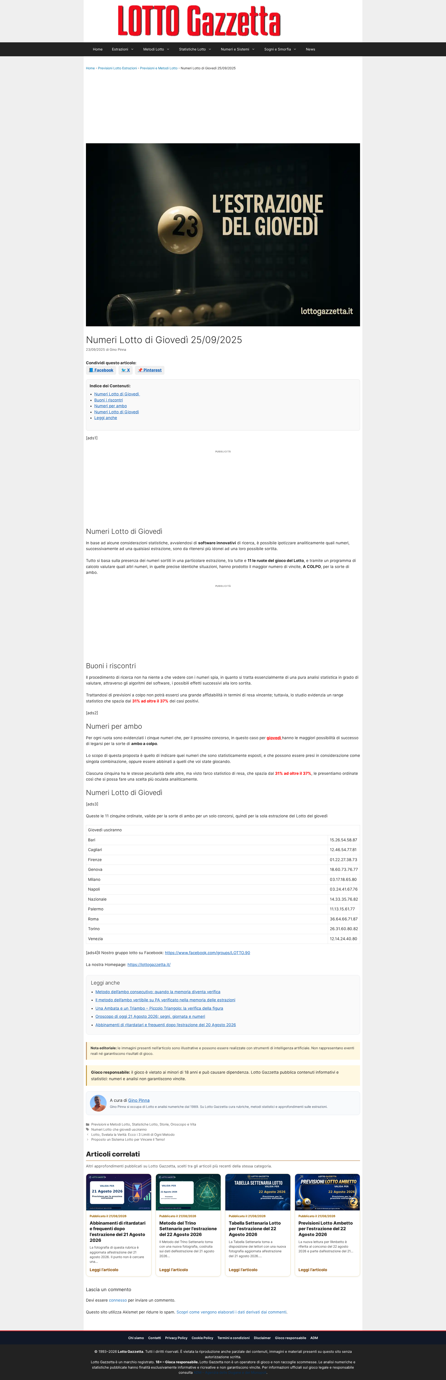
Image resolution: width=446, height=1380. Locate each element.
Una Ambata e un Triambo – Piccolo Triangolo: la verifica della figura (159, 1008)
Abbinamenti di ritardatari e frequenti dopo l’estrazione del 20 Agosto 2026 (165, 1024)
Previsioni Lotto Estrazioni (117, 68)
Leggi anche (105, 417)
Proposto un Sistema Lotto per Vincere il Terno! (128, 1139)
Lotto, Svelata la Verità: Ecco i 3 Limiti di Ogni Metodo (133, 1134)
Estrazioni (120, 49)
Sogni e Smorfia (277, 49)
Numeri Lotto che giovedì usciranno (119, 1129)
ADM (314, 1338)
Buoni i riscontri (108, 400)
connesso (118, 1300)
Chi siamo (136, 1338)
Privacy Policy (176, 1338)
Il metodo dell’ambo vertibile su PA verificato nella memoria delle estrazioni (165, 1000)
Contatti (154, 1338)
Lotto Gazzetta (307, 21)
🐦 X (125, 370)
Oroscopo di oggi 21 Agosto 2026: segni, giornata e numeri (150, 1016)
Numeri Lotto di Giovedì (117, 394)
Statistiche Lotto (192, 49)
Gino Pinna (139, 1100)
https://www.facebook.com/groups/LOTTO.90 (207, 952)
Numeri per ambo (110, 406)
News (310, 49)
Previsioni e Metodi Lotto (158, 68)
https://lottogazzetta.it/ (149, 964)
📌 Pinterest (150, 370)
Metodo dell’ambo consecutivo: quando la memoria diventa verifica (157, 991)
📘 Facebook (101, 370)
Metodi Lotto (153, 49)
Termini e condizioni (233, 1338)
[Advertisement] (223, 107)
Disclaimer (262, 1338)
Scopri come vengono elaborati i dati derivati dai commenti (231, 1312)
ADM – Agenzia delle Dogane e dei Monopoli (229, 1372)
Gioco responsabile (290, 1338)
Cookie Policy (202, 1338)
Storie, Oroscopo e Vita (178, 1124)
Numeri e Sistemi (235, 49)
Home (98, 49)
